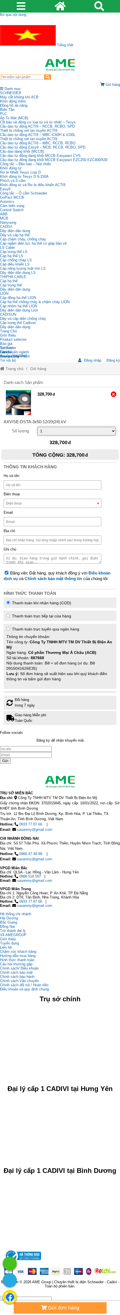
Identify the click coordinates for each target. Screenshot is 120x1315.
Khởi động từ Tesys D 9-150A (24, 176)
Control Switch (11, 210)
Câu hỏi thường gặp (16, 964)
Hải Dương (9, 918)
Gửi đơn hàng (63, 1308)
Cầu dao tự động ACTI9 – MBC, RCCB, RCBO (37, 143)
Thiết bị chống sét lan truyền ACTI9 (28, 130)
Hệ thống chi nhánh (15, 914)
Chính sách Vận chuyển (19, 981)
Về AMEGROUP (13, 935)
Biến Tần (7, 110)
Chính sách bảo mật (16, 972)
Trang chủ (13, 368)
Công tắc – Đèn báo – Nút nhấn (25, 164)
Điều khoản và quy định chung (24, 989)
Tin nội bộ (8, 360)
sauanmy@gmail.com (34, 829)
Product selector (13, 339)
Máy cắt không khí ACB (19, 97)
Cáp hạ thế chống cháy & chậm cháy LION (34, 302)
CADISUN (8, 314)
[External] (18, 402)
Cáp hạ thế (9, 281)
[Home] (60, 64)
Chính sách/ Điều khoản (19, 968)
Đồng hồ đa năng (13, 105)
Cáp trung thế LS (13, 252)
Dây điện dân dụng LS (18, 273)
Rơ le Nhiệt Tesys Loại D (20, 172)
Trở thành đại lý (13, 931)
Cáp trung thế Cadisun (18, 323)
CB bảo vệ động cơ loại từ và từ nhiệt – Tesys (38, 122)
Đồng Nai (7, 926)
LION (4, 293)
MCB (4, 218)
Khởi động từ (10, 168)
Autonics (7, 201)
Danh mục (12, 89)
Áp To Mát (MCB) (14, 118)
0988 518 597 (30, 876)
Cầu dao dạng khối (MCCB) (22, 151)
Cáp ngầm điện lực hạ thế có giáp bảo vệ (33, 243)
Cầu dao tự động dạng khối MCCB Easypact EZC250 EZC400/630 (53, 160)
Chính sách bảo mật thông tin (53, 578)
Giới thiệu (8, 335)
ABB (4, 214)
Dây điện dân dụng (15, 231)
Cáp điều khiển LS (15, 264)
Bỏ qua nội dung (13, 15)
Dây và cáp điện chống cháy (23, 318)
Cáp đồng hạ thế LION (18, 298)
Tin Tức (6, 348)
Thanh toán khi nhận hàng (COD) (41, 603)
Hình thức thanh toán (17, 960)
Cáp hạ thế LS (11, 256)
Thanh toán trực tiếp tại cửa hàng (41, 616)
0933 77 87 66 (30, 824)
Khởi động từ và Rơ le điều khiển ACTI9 (32, 185)
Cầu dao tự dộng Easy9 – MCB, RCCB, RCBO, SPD (42, 147)
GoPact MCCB (12, 197)
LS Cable (7, 247)
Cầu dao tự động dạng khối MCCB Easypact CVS (40, 156)
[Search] (47, 77)
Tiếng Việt (64, 45)
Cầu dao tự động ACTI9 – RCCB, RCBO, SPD (37, 126)
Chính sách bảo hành (17, 977)
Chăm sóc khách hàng (18, 951)
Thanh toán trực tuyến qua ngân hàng (59, 654)
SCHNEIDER (10, 93)
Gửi (5, 761)
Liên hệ (6, 352)
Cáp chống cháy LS (16, 260)
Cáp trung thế (11, 285)
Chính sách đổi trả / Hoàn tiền (24, 985)
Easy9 (5, 189)
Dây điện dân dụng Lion (19, 310)
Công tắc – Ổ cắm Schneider (23, 193)
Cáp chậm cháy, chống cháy (23, 239)
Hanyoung (8, 222)
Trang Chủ (8, 331)
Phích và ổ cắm (13, 181)
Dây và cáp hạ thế (15, 235)
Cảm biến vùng (12, 206)
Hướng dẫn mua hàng (17, 956)
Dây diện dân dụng (15, 289)
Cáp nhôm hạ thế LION (18, 306)
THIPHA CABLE (13, 277)
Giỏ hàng (38, 368)
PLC (3, 114)
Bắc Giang (8, 922)
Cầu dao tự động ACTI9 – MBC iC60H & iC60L (37, 135)
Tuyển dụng (9, 356)
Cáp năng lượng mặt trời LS (23, 268)
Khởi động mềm (13, 101)
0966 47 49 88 (30, 854)
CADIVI (6, 227)
